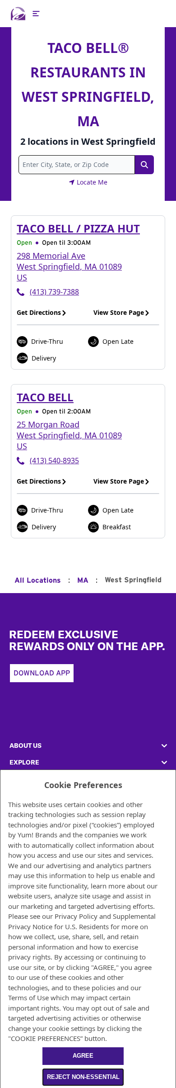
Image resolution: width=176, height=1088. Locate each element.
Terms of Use (28, 997)
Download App (42, 673)
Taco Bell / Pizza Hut (78, 228)
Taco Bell (45, 397)
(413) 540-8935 (54, 461)
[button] (88, 746)
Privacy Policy (76, 916)
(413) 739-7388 (54, 292)
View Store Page (118, 312)
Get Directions (39, 312)
